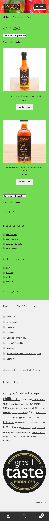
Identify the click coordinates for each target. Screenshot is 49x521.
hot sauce (15, 427)
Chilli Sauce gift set (11, 404)
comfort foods (11, 408)
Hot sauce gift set (28, 427)
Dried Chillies (11, 248)
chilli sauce (38, 399)
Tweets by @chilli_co (12, 292)
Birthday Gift (9, 393)
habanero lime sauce (21, 422)
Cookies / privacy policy (17, 337)
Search (24, 516)
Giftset (16, 418)
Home (8, 17)
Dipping (19, 408)
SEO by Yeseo (40, 502)
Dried (34, 407)
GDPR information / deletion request (24, 353)
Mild (8, 277)
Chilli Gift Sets (12, 239)
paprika (11, 437)
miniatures (38, 432)
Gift (12, 417)
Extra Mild (10, 282)
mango (17, 432)
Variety (6, 440)
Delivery (10, 327)
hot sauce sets (41, 428)
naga (5, 436)
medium (24, 432)
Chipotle (28, 404)
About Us (11, 316)
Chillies (15, 399)
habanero (8, 422)
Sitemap (11, 348)
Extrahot (7, 412)
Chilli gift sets (26, 399)
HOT (8, 268)
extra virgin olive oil (18, 413)
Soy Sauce (39, 437)
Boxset (19, 393)
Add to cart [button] (24, 107)
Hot (5, 427)
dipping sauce (27, 408)
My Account (12, 322)
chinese (21, 404)
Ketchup (6, 432)
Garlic (32, 412)
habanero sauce (33, 422)
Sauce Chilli (25, 436)
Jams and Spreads (14, 244)
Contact (10, 358)
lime (12, 433)
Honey (42, 422)
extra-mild (41, 408)
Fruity (26, 413)
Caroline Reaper (32, 393)
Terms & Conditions (16, 343)
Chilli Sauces (11, 234)
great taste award (31, 417)
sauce (17, 436)
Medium (9, 272)
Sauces (33, 436)
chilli (7, 398)
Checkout (11, 332)
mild (30, 432)
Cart (38, 514)
